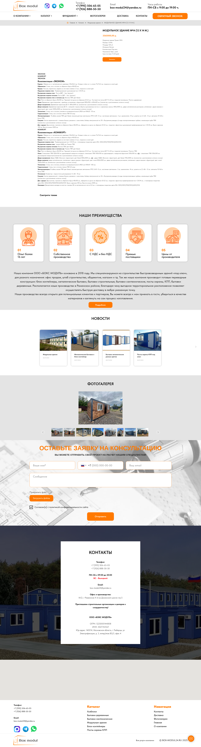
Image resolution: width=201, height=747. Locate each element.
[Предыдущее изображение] (43, 432)
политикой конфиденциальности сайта (68, 507)
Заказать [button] (112, 59)
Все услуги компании (145, 740)
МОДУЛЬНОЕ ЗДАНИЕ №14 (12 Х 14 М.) (119, 23)
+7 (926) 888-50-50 (88, 9)
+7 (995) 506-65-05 (100, 565)
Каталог (81, 23)
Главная (72, 23)
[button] (170, 16)
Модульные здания (94, 23)
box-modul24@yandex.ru (125, 7)
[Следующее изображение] (158, 432)
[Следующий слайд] (196, 347)
